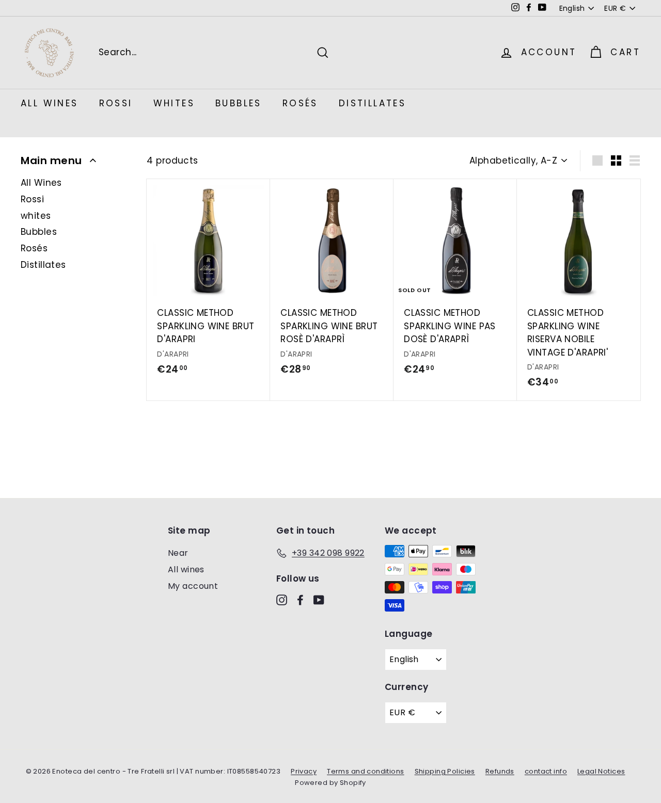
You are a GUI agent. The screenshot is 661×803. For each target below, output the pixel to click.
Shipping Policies (445, 771)
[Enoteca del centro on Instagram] (281, 599)
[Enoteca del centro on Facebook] (300, 599)
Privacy (304, 771)
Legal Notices (601, 771)
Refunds (499, 771)
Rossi (116, 103)
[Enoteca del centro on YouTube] (318, 599)
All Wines (49, 103)
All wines (186, 569)
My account (193, 586)
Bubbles (238, 103)
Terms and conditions (365, 771)
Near (178, 553)
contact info (546, 771)
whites (174, 103)
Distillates (372, 103)
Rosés (300, 103)
